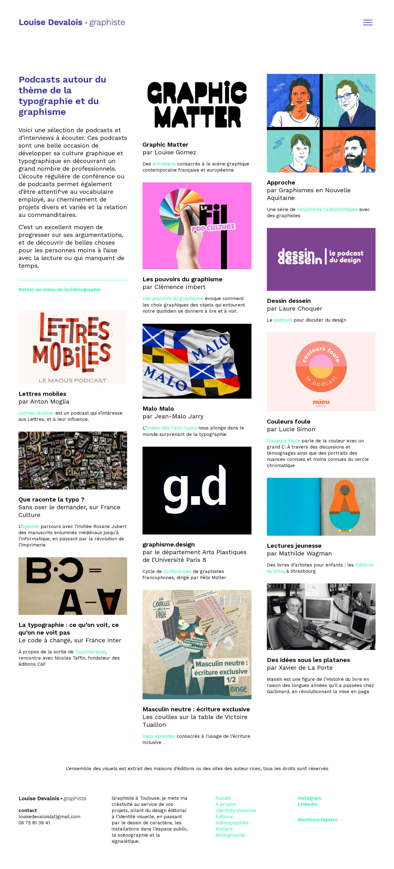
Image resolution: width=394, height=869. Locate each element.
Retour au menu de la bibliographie (59, 289)
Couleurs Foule (283, 441)
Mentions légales (317, 819)
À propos (225, 804)
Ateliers (224, 829)
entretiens (164, 164)
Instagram (309, 798)
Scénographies (232, 823)
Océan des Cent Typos (171, 428)
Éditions (224, 816)
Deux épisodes (159, 736)
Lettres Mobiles (36, 413)
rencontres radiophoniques (327, 209)
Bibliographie (230, 835)
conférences (177, 571)
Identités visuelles (235, 810)
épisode (30, 526)
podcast (283, 320)
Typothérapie (90, 652)
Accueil (223, 798)
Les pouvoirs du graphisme (173, 298)
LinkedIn (307, 804)
